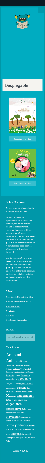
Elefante (30, 372)
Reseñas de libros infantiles (19, 297)
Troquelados (29, 437)
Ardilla (24, 361)
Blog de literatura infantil (18, 301)
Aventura (11, 365)
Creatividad (25, 369)
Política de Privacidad (16, 320)
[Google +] (19, 456)
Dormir (24, 372)
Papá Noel (11, 420)
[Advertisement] (22, 53)
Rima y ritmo (16, 425)
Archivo (10, 315)
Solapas (16, 434)
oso (30, 417)
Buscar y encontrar (23, 366)
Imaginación (25, 395)
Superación (27, 434)
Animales (14, 360)
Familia (21, 387)
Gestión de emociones (23, 391)
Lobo (24, 409)
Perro (19, 420)
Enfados (17, 375)
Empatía (10, 375)
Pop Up (26, 420)
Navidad (12, 416)
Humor (11, 395)
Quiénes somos (13, 306)
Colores (16, 369)
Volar (8, 441)
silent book (26, 430)
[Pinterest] (22, 456)
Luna (29, 409)
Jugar (10, 404)
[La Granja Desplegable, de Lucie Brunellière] (22, 177)
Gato (28, 388)
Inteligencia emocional (16, 400)
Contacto (10, 311)
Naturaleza (19, 413)
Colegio (9, 369)
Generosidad (10, 391)
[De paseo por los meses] (22, 133)
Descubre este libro (22, 139)
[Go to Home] (22, 28)
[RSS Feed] (30, 456)
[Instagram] (26, 456)
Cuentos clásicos (13, 372)
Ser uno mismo (14, 429)
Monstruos (10, 413)
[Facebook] (15, 456)
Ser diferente (30, 426)
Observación (23, 417)
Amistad (13, 354)
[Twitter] (11, 456)
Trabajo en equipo (14, 437)
